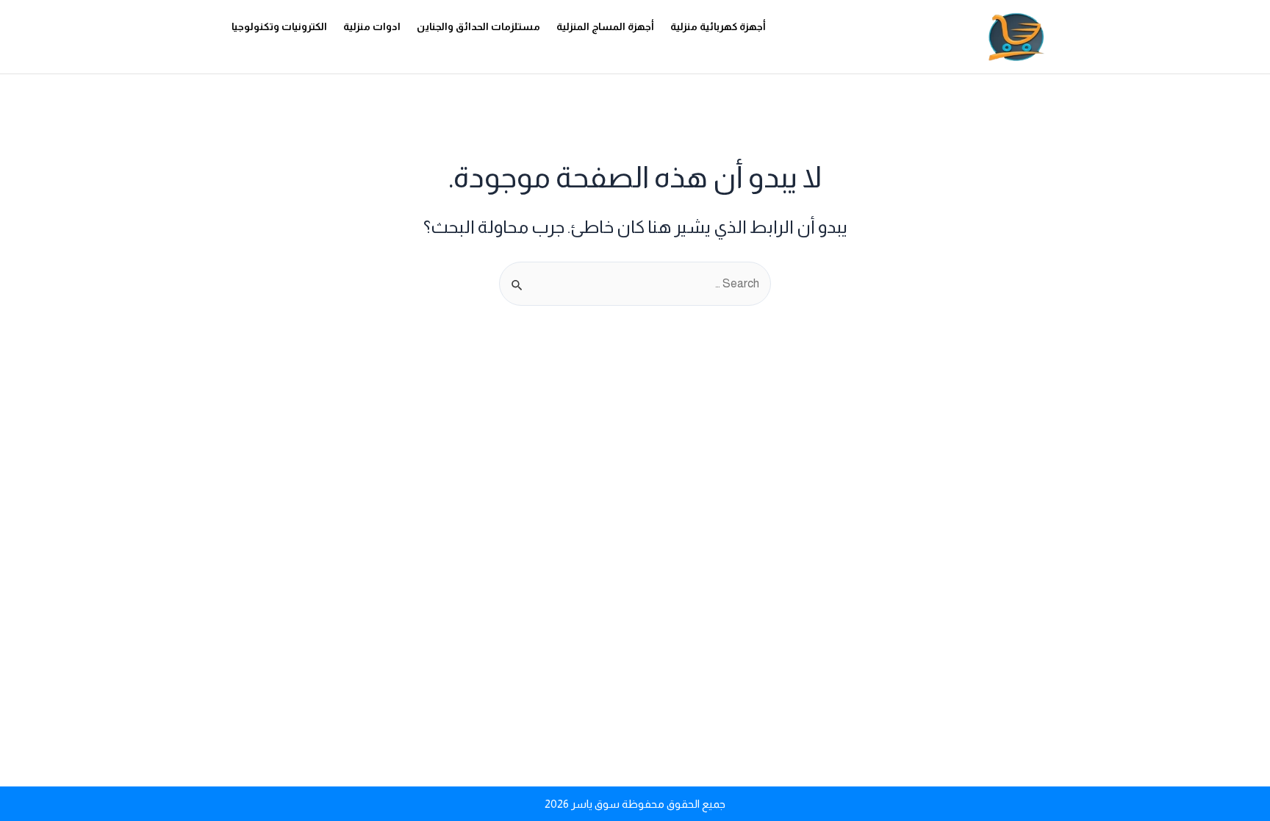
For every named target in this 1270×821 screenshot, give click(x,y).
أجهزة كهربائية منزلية (718, 26)
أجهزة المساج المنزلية (605, 26)
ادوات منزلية (372, 26)
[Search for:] (635, 283)
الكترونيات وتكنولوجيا (279, 26)
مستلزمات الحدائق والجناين (478, 26)
